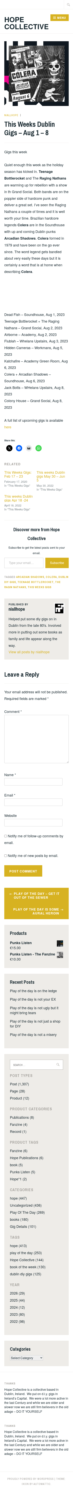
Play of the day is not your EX (33, 999)
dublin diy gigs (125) (25, 1273)
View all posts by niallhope (29, 651)
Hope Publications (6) (26, 1157)
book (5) (16, 1164)
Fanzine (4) (18, 1124)
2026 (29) (17, 1293)
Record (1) (18, 1131)
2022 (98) (17, 1321)
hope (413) (18, 1245)
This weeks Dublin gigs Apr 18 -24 (18, 498)
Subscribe (57, 562)
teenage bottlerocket (36, 582)
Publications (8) (22, 1117)
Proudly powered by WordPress (30, 1479)
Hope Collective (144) (27, 1259)
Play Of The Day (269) (27, 1212)
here (7, 426)
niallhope (11, 115)
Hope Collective (26, 22)
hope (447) (18, 1198)
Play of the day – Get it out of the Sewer (37, 895)
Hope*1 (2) (18, 1178)
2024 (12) (17, 1307)
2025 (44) (17, 1300)
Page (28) (17, 1090)
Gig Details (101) (23, 1226)
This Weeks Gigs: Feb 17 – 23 (18, 474)
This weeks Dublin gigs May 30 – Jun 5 (51, 476)
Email (9, 795)
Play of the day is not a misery (33, 1034)
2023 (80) (17, 1314)
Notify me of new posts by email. (33, 855)
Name (10, 774)
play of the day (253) (26, 1252)
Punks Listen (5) (22, 1171)
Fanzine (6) (18, 1150)
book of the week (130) (28, 1266)
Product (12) (19, 1097)
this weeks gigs (39, 587)
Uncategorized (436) (26, 1205)
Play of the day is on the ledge (33, 990)
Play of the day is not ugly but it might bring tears (34, 1010)
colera (51, 577)
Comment (13, 711)
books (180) (19, 1219)
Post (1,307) (19, 1083)
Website (10, 815)
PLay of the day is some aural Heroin (36, 911)
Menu (61, 18)
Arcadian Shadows (30, 577)
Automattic (42, 1484)
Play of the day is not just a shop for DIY (35, 1023)
